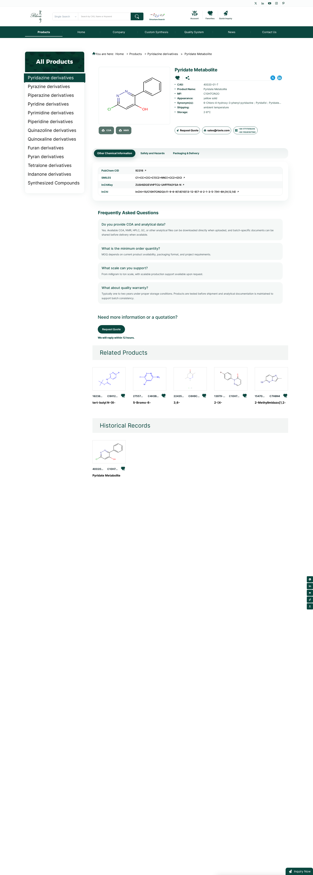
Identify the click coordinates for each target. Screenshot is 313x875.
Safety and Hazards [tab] (153, 153)
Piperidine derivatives (50, 121)
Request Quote (189, 130)
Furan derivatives (46, 147)
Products (135, 54)
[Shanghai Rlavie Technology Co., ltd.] (36, 16)
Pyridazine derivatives (51, 77)
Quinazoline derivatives (52, 130)
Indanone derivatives (49, 174)
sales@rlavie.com (218, 130)
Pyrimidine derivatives (51, 112)
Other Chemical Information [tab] (114, 153)
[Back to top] (310, 606)
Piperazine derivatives (51, 95)
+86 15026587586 (247, 132)
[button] (177, 78)
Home (119, 54)
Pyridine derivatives (48, 104)
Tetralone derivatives (50, 165)
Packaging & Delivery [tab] (186, 153)
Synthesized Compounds (54, 183)
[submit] (137, 16)
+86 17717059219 (247, 129)
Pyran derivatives (46, 156)
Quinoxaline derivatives (52, 139)
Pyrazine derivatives (49, 86)
